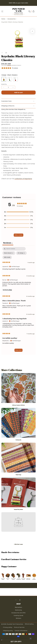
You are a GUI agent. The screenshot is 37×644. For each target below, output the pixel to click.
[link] (18, 544)
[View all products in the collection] (18, 390)
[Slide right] (6, 52)
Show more (18, 350)
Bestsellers (18, 607)
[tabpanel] (18, 300)
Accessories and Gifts (18, 612)
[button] (2, 11)
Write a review (18, 235)
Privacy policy (7, 627)
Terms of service (19, 627)
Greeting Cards (18, 615)
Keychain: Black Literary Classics (12, 22)
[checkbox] (7, 257)
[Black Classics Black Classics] (3, 79)
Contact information (21, 630)
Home (3, 19)
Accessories (11, 19)
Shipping (9, 65)
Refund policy (29, 624)
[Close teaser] (31, 639)
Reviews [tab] (8, 243)
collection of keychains (23, 179)
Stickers (18, 618)
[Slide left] (2, 52)
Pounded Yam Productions (15, 624)
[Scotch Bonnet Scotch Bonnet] (15, 79)
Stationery (18, 610)
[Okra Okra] (9, 79)
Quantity (4, 84)
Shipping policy (8, 630)
